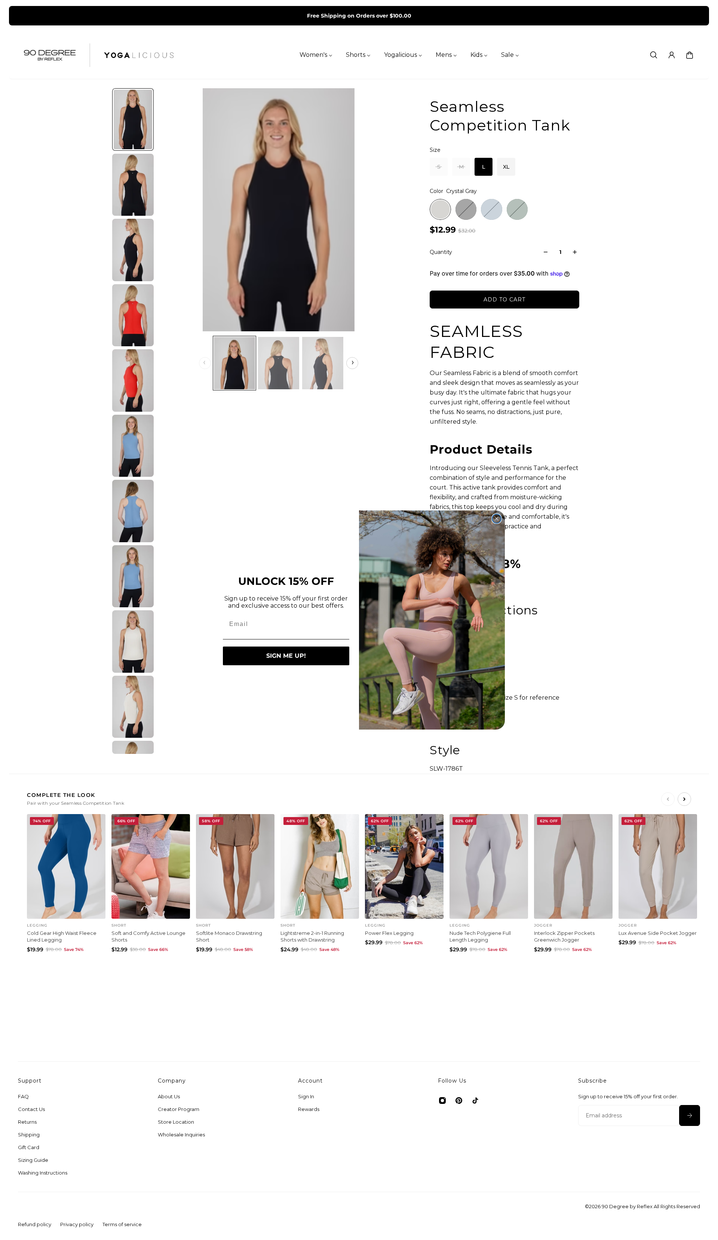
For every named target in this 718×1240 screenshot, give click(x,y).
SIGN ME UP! (286, 655)
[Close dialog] (496, 518)
